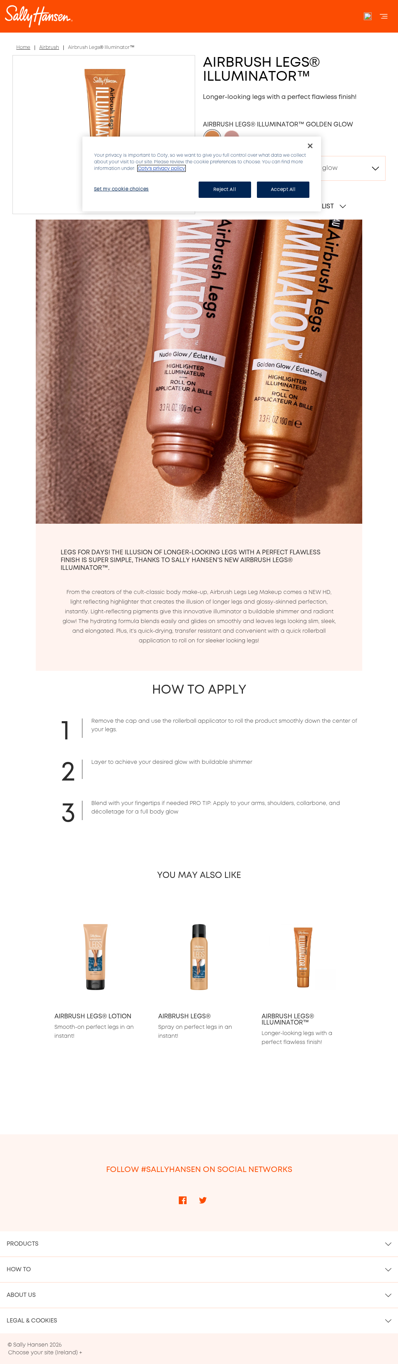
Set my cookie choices (121, 189)
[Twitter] (203, 1200)
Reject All (224, 189)
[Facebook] (183, 1200)
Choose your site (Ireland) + (45, 1352)
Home (23, 47)
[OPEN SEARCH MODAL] (368, 16)
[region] (201, 174)
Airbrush (49, 47)
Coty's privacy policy (161, 168)
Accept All (283, 189)
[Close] (310, 145)
